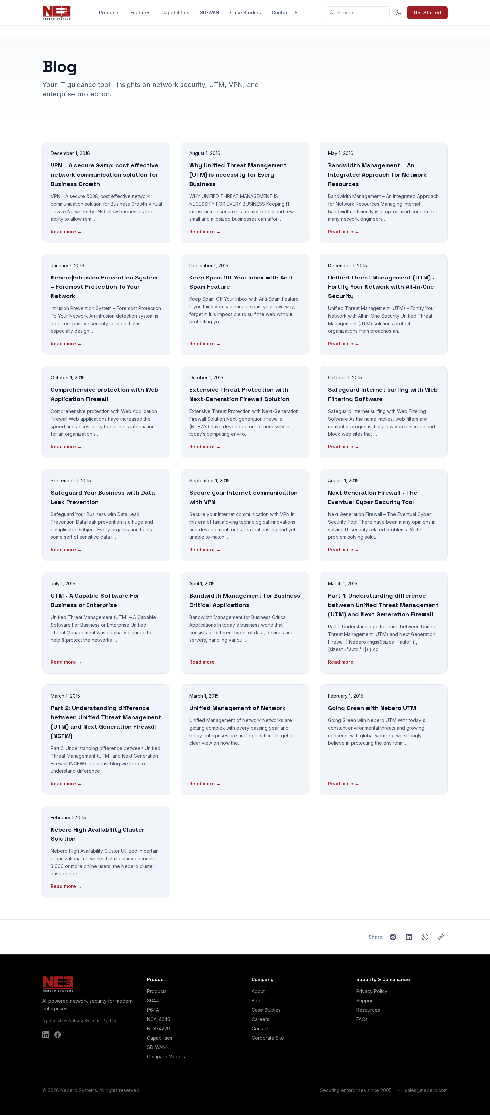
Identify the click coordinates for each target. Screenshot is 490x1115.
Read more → (66, 231)
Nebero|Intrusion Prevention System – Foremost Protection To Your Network (104, 287)
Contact (260, 1028)
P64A (153, 1010)
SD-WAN (209, 12)
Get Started (427, 12)
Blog (257, 1000)
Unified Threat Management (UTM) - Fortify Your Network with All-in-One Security (381, 287)
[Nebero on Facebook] (57, 1034)
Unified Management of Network (237, 708)
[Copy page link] (441, 937)
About (258, 991)
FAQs (362, 1019)
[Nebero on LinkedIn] (45, 1034)
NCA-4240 (158, 1019)
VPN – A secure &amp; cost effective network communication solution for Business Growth (104, 174)
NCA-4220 (158, 1028)
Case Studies (245, 12)
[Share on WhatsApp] (425, 937)
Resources (368, 1010)
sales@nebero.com (426, 1090)
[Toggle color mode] (398, 13)
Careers (260, 1019)
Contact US (285, 12)
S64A (153, 1000)
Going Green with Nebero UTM (372, 708)
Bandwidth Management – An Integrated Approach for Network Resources (377, 174)
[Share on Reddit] (393, 937)
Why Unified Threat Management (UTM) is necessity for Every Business (238, 174)
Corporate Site (268, 1038)
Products (109, 12)
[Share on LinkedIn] (409, 937)
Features (140, 12)
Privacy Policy (371, 991)
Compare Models (166, 1056)
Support (365, 1000)
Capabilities (175, 12)
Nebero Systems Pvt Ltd (92, 1020)
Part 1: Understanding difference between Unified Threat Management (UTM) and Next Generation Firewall (383, 605)
